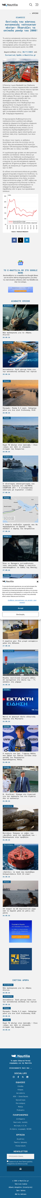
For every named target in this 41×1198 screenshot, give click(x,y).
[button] (37, 581)
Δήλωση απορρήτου (15, 1187)
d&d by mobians (20, 1194)
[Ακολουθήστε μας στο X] (23, 1077)
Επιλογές (20, 614)
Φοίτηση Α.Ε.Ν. (20, 1125)
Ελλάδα (20, 1086)
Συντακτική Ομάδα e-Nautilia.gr (20, 55)
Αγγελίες (20, 1139)
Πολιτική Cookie (20, 1184)
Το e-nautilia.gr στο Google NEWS (20, 271)
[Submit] (20, 1168)
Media (20, 1107)
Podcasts (20, 1110)
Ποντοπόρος (20, 1103)
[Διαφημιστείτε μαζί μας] (20, 290)
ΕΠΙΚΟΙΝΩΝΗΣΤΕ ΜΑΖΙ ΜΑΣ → (20, 1068)
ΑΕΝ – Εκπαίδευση (20, 1096)
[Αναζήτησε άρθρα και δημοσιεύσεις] (30, 4)
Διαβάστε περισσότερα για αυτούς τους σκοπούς (22, 601)
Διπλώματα (20, 1119)
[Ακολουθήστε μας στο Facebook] (18, 1077)
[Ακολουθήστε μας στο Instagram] (14, 1077)
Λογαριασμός (20, 1146)
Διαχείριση (27, 1187)
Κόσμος (20, 1089)
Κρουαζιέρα (20, 1100)
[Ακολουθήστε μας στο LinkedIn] (27, 1077)
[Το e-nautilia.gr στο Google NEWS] (20, 263)
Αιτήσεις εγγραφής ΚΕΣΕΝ (20, 1129)
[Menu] (37, 4)
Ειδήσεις (20, 17)
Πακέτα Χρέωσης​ (20, 1142)
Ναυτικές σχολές (20, 1122)
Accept (20, 608)
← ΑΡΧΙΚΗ (33, 13)
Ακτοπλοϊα (20, 1093)
